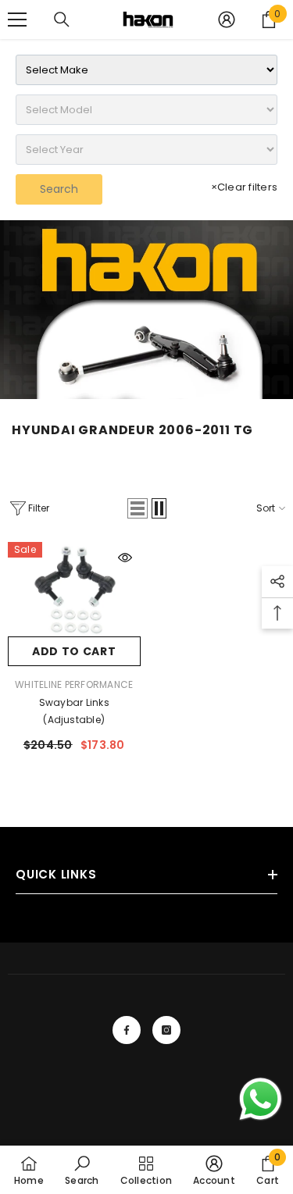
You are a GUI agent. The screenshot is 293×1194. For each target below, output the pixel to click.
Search (59, 189)
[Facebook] (127, 1030)
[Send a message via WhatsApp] (260, 1099)
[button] (137, 508)
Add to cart (74, 651)
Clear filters (244, 187)
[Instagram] (166, 1030)
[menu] (17, 19)
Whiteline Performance (74, 684)
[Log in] (226, 19)
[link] (146, 309)
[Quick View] (125, 557)
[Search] (61, 19)
